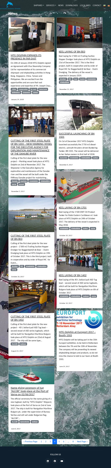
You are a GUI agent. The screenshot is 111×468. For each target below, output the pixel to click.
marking (23, 181)
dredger (63, 79)
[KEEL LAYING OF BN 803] (79, 33)
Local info (85, 5)
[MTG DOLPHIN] (10, 5)
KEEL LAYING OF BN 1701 (72, 207)
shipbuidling (41, 266)
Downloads (72, 5)
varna (14, 184)
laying (82, 79)
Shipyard (38, 5)
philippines (16, 92)
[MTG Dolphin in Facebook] (55, 461)
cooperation (23, 89)
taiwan (35, 92)
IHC (70, 79)
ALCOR (15, 344)
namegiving (24, 422)
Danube (15, 181)
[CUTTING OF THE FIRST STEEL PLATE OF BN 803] (31, 215)
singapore (26, 92)
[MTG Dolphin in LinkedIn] (48, 461)
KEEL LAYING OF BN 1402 (72, 275)
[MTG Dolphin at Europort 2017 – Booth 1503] (79, 319)
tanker (95, 158)
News (60, 5)
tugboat (86, 296)
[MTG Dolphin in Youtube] (62, 461)
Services (50, 5)
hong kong (43, 89)
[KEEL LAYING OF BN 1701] (79, 188)
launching (63, 158)
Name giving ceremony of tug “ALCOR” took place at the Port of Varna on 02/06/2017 (29, 391)
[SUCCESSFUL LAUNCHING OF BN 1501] (79, 113)
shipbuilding (64, 82)
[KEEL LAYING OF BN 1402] (79, 256)
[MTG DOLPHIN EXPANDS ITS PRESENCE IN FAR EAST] (31, 35)
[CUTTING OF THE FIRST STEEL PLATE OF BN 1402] (31, 298)
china (14, 89)
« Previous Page (30, 442)
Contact (97, 5)
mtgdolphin (91, 79)
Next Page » (82, 442)
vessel (21, 184)
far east (33, 89)
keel (75, 79)
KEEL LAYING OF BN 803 (72, 51)
